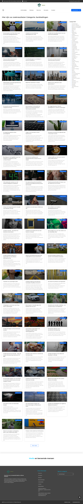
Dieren (73, 36)
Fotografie (74, 45)
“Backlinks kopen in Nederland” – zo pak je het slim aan (44, 489)
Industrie (74, 53)
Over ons (39, 10)
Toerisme (74, 72)
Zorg (73, 87)
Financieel (74, 43)
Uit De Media (24, 10)
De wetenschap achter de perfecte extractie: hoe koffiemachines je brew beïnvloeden (34, 183)
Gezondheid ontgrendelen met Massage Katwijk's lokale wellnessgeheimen (33, 330)
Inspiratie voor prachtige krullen (10, 281)
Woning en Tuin (75, 81)
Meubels (73, 60)
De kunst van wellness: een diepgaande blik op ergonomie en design (33, 158)
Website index (67, 502)
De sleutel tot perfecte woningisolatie (56, 281)
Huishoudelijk (75, 52)
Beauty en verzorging (76, 27)
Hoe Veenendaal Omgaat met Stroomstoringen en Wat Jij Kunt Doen (33, 405)
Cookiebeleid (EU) (76, 502)
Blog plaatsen (41, 486)
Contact (53, 10)
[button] (3, 10)
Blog (73, 30)
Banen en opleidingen (76, 26)
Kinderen (74, 55)
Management (74, 56)
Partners (32, 10)
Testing (73, 71)
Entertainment (75, 41)
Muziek (73, 62)
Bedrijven (74, 28)
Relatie (73, 67)
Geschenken (74, 46)
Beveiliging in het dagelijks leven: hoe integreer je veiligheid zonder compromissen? (11, 158)
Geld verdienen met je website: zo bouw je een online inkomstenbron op (44, 494)
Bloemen (74, 29)
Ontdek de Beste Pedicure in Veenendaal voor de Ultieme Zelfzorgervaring (9, 257)
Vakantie (73, 75)
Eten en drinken (75, 42)
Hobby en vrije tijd (75, 49)
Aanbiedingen (75, 23)
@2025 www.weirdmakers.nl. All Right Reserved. (11, 502)
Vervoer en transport (76, 78)
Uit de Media (40, 481)
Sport (73, 69)
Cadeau (73, 34)
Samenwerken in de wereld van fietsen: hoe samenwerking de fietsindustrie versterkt (33, 108)
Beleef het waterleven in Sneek (33, 82)
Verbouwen (74, 77)
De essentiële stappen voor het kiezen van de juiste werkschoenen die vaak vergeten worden (12, 380)
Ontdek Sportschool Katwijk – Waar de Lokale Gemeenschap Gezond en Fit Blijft (12, 355)
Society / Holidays (75, 68)
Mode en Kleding (75, 61)
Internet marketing (76, 54)
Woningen (74, 82)
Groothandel (74, 48)
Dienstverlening (75, 35)
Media (73, 59)
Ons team (46, 10)
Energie (73, 40)
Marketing (74, 58)
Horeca (73, 51)
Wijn (73, 79)
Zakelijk (73, 84)
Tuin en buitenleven (76, 73)
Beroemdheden (41, 479)
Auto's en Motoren (75, 25)
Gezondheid (74, 47)
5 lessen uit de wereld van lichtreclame (34, 430)
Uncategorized (75, 74)
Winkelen (74, 80)
